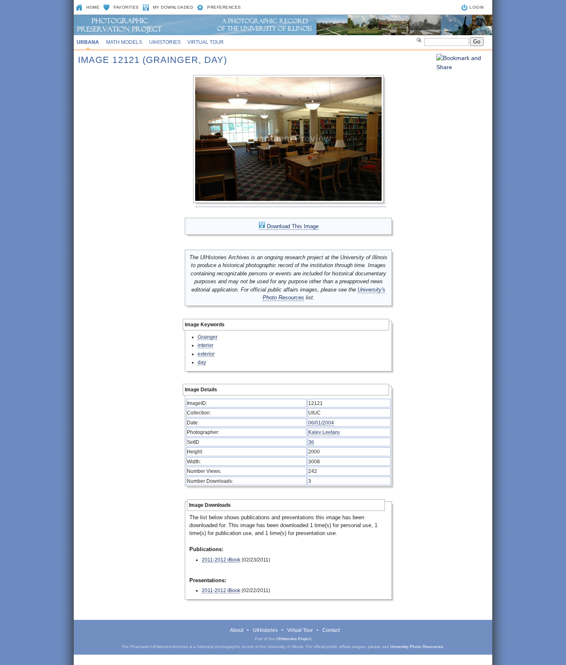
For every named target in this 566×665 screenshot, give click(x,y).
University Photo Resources (416, 646)
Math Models (124, 42)
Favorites (126, 7)
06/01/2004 (321, 422)
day (202, 362)
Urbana (88, 42)
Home (92, 7)
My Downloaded (173, 7)
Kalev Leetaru (324, 432)
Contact (331, 630)
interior (205, 345)
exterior (206, 354)
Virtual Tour (205, 42)
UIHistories (165, 42)
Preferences (224, 7)
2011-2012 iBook (221, 559)
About (236, 630)
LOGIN (476, 7)
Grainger (208, 337)
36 (311, 442)
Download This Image (292, 226)
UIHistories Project (293, 638)
